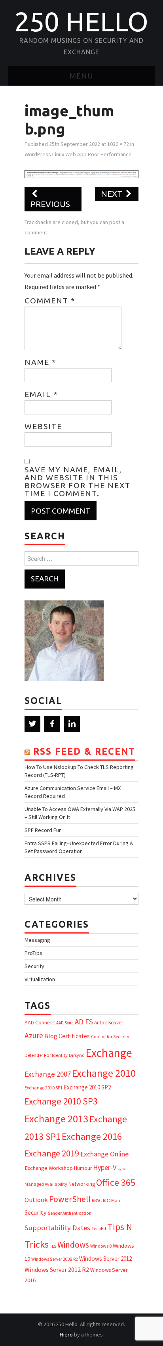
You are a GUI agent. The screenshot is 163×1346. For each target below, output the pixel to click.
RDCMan (111, 1200)
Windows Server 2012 (105, 1258)
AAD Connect (40, 1022)
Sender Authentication (69, 1213)
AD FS (84, 1021)
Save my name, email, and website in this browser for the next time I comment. (78, 481)
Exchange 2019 (52, 1153)
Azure (34, 1035)
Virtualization (40, 979)
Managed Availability (46, 1184)
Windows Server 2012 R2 (57, 1269)
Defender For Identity (46, 1055)
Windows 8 (101, 1246)
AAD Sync (65, 1023)
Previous (50, 204)
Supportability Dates (57, 1227)
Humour (83, 1168)
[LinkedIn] (72, 724)
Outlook (36, 1200)
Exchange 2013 (56, 1118)
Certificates (74, 1036)
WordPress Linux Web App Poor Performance (78, 154)
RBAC (97, 1200)
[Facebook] (52, 724)
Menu (81, 75)
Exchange (108, 1052)
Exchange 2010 (104, 1072)
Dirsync (76, 1055)
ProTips (33, 953)
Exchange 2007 (48, 1074)
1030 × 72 (118, 144)
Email (41, 394)
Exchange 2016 (92, 1136)
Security (34, 966)
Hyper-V (104, 1167)
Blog (50, 1036)
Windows (73, 1244)
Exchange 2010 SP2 (87, 1087)
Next (112, 193)
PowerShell (70, 1199)
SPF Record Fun (43, 830)
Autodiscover (108, 1022)
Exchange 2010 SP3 (61, 1101)
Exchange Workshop (49, 1168)
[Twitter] (32, 724)
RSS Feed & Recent (84, 751)
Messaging (37, 939)
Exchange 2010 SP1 (44, 1088)
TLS (53, 1246)
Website (43, 426)
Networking (81, 1183)
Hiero (66, 1334)
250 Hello (81, 21)
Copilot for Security (110, 1036)
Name (41, 362)
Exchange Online (104, 1153)
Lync (121, 1168)
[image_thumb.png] (81, 173)
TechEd (98, 1228)
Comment (50, 301)
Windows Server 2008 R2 (54, 1259)
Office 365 (115, 1182)
